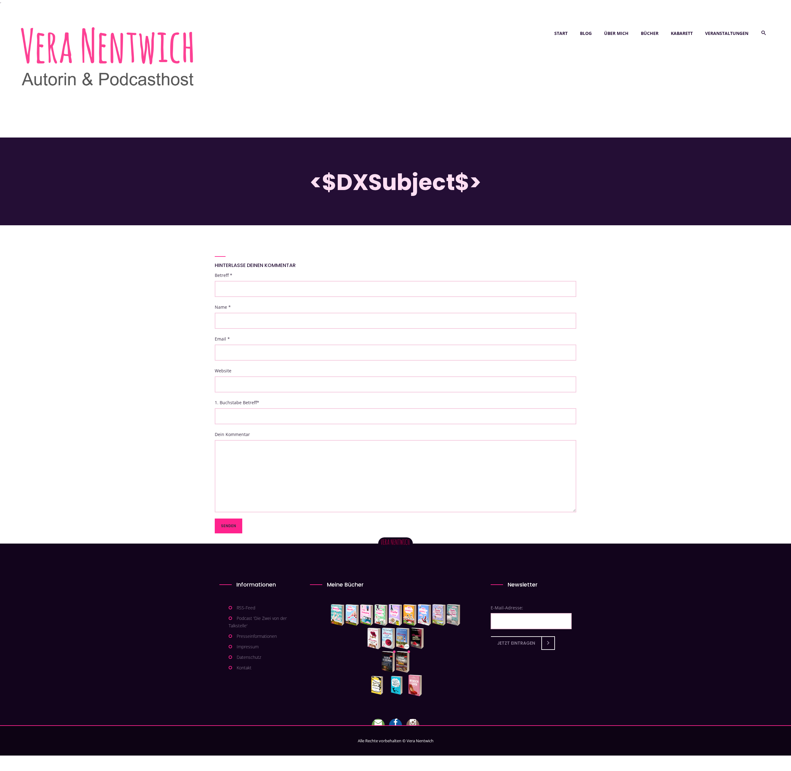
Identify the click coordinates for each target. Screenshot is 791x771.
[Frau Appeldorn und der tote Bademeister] (388, 638)
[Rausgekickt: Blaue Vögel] (398, 685)
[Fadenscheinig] (388, 662)
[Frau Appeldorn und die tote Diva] (417, 638)
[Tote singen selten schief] (439, 615)
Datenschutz (249, 657)
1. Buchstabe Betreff (237, 402)
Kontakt (244, 668)
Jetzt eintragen (516, 643)
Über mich (616, 33)
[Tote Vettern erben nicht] (453, 615)
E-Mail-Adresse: (507, 608)
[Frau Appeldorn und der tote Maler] (374, 638)
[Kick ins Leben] (378, 685)
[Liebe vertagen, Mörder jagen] (352, 615)
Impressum (248, 647)
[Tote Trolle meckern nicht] (395, 615)
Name (223, 307)
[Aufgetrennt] (402, 662)
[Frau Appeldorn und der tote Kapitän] (402, 638)
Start (561, 33)
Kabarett (682, 33)
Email (222, 339)
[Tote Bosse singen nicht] (380, 615)
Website (223, 371)
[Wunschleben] (415, 685)
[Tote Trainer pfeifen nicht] (424, 615)
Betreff (223, 275)
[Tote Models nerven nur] (337, 615)
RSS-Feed (246, 608)
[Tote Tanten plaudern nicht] (410, 615)
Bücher (649, 33)
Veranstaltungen (726, 33)
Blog (586, 33)
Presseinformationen (257, 636)
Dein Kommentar (232, 434)
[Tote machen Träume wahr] (366, 615)
